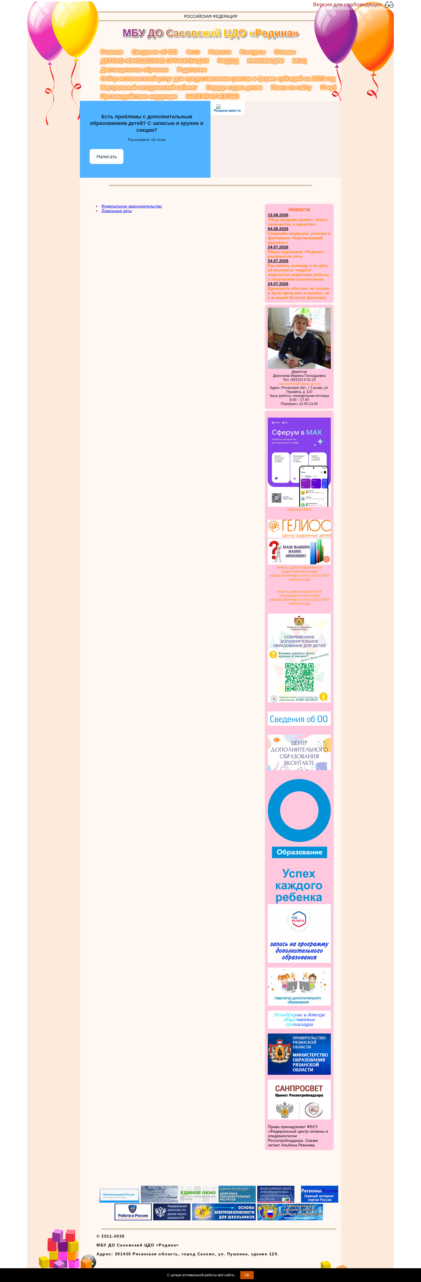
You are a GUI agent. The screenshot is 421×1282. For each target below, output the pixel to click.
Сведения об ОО (154, 52)
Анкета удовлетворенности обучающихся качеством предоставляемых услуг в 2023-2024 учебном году (299, 598)
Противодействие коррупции (139, 96)
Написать (107, 156)
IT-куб (328, 87)
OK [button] (247, 1275)
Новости (220, 52)
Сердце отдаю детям (234, 87)
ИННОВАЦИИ (265, 61)
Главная (112, 52)
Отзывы (284, 52)
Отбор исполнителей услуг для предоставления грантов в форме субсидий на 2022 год (218, 78)
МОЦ (299, 61)
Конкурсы (252, 52)
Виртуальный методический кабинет (149, 87)
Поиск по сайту (291, 87)
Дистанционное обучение (134, 69)
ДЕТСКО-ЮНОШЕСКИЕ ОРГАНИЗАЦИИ (154, 61)
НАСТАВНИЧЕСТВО (212, 96)
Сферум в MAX (299, 510)
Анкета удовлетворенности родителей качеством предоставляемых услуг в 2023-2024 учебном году (299, 573)
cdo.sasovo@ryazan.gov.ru (299, 384)
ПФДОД (228, 61)
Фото (193, 52)
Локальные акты (116, 210)
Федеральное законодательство (131, 206)
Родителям (191, 69)
